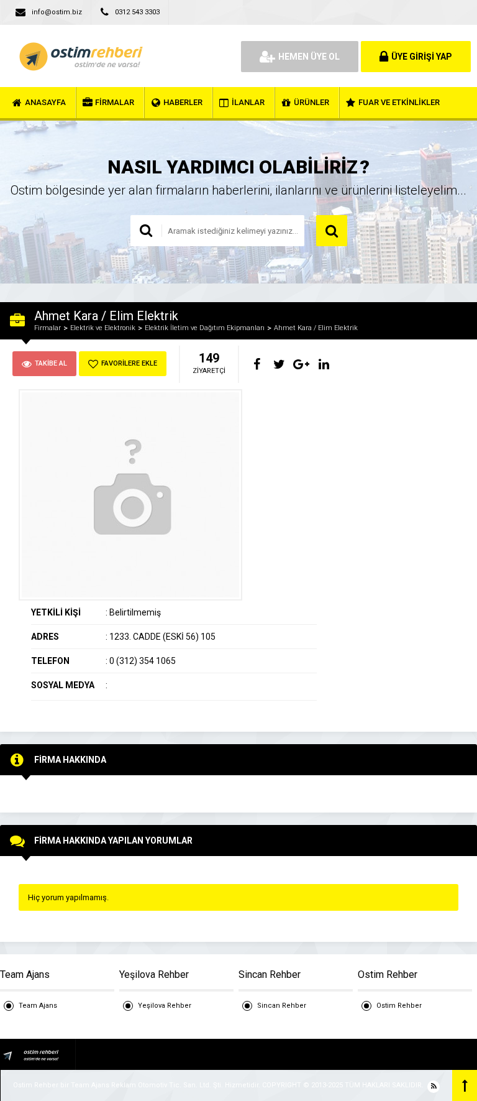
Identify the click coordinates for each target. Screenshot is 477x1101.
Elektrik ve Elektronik (102, 328)
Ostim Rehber (399, 1006)
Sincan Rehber (281, 1006)
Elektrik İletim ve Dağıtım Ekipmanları (205, 328)
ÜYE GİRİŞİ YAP (421, 57)
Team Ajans (38, 1006)
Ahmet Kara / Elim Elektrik (316, 328)
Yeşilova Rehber (164, 1006)
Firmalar (47, 328)
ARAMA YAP (331, 230)
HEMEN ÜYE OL (309, 57)
